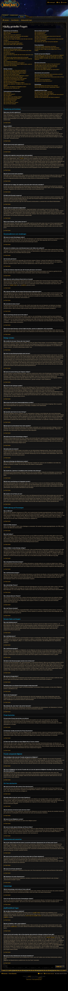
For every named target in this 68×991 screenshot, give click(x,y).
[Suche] (22, 16)
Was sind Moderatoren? (40, 33)
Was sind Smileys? (8, 95)
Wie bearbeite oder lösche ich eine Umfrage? (13, 77)
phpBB (29, 976)
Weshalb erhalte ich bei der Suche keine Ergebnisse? (46, 65)
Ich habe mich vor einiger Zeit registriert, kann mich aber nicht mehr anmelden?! (18, 39)
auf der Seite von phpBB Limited (33, 915)
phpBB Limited (13, 285)
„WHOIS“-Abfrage (50, 937)
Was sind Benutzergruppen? (41, 34)
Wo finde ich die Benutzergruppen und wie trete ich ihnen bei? (48, 36)
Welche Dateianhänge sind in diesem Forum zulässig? (46, 85)
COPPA (22, 158)
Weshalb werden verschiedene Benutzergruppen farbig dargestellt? (49, 38)
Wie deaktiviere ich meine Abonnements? (43, 81)
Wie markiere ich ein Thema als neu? (11, 88)
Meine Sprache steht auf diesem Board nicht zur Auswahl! (16, 57)
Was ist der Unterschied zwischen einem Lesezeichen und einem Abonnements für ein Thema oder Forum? (49, 75)
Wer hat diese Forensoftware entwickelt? (43, 91)
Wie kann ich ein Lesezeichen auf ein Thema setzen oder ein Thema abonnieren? (49, 77)
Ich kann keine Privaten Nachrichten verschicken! (45, 46)
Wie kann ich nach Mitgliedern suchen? (43, 68)
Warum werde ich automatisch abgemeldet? (13, 43)
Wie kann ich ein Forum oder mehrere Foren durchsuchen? (47, 64)
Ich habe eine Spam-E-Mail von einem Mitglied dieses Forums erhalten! (48, 50)
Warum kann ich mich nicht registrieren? (12, 34)
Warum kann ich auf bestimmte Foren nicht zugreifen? (15, 78)
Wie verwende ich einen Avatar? (10, 61)
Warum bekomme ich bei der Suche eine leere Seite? (46, 66)
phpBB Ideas (14, 926)
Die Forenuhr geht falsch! (9, 53)
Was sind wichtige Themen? (10, 101)
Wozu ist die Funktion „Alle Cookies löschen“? (13, 44)
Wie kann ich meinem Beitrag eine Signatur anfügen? (15, 73)
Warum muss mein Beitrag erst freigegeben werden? (15, 86)
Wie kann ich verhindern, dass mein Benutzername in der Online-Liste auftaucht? (18, 51)
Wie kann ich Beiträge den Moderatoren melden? (14, 82)
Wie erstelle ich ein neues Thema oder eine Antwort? (15, 70)
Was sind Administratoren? (40, 32)
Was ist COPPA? (7, 33)
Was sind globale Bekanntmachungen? (12, 98)
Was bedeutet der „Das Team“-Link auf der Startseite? (46, 41)
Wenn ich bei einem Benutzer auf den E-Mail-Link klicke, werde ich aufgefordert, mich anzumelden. (18, 65)
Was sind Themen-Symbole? (10, 103)
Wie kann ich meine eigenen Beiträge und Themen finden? (47, 69)
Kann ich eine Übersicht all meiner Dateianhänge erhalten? (47, 87)
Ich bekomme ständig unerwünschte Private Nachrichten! (47, 47)
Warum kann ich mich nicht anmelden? (12, 37)
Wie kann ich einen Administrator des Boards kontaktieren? (47, 97)
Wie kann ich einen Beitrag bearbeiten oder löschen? (15, 71)
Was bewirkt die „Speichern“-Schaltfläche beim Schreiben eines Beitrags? (17, 84)
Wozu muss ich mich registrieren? (11, 32)
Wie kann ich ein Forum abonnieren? (42, 79)
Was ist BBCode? (7, 92)
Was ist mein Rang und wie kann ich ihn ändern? (14, 62)
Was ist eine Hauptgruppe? (40, 40)
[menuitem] (64, 2)
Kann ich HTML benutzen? (9, 94)
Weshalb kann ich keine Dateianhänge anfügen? (14, 79)
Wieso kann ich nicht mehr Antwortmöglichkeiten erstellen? (16, 75)
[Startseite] (10, 5)
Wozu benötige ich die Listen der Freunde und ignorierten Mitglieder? (49, 55)
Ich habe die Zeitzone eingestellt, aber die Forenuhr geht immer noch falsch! (18, 55)
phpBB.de (23, 285)
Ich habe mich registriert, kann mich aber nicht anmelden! (16, 36)
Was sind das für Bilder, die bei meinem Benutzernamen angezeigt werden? (18, 59)
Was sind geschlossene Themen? (11, 102)
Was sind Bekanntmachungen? (10, 99)
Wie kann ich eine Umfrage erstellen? (12, 74)
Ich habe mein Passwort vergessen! (11, 41)
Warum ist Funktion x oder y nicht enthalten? (44, 93)
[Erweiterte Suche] (14, 15)
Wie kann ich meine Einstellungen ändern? (13, 49)
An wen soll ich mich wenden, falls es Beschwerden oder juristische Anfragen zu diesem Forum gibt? (49, 95)
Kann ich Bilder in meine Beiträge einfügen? (13, 96)
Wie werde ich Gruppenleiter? (41, 37)
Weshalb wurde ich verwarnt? (10, 81)
